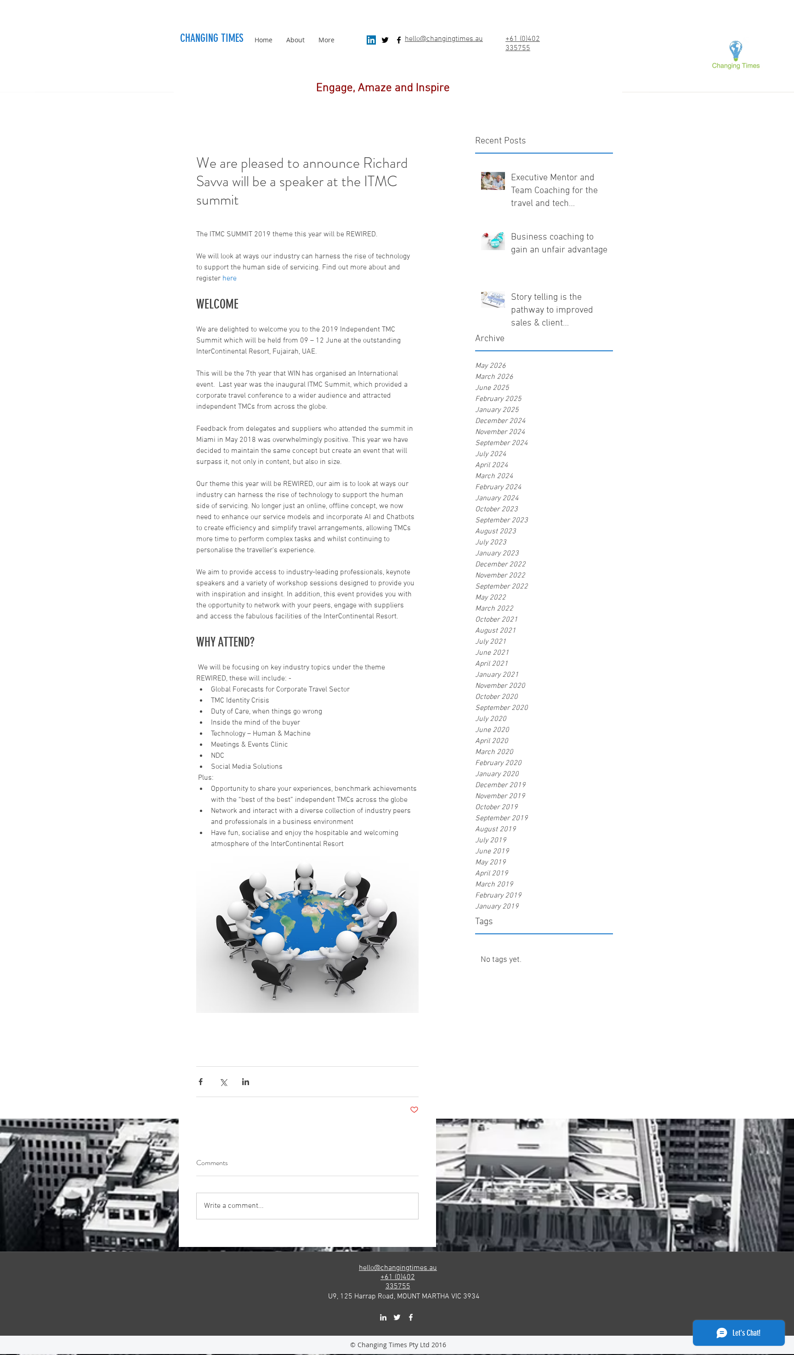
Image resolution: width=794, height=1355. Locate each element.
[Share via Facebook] (200, 1081)
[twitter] (385, 40)
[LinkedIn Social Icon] (371, 40)
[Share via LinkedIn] (245, 1081)
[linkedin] (383, 1317)
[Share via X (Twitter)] (223, 1081)
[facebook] (398, 40)
